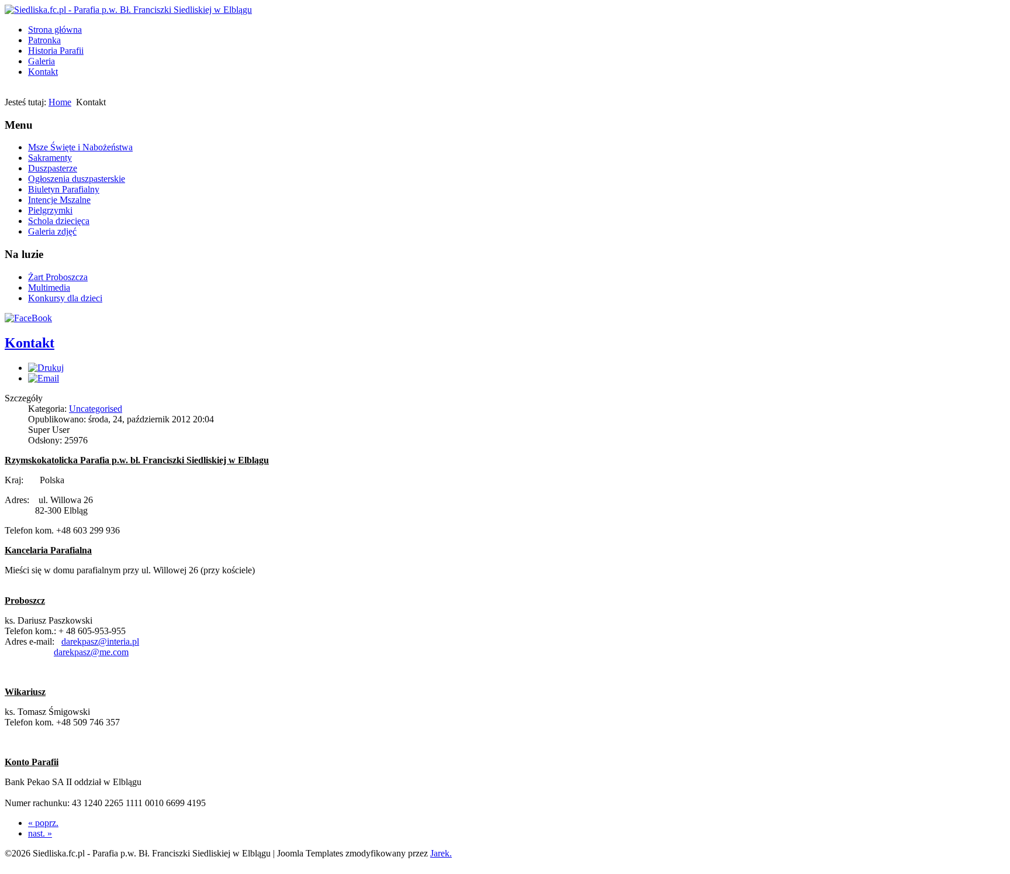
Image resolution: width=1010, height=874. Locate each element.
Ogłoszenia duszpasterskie (76, 179)
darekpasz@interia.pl (100, 641)
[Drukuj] (46, 368)
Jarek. (441, 853)
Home (60, 102)
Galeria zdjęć (52, 231)
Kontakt (43, 72)
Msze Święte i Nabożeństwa (80, 147)
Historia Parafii (56, 51)
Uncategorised (95, 409)
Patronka (44, 40)
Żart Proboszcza (58, 277)
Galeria (41, 61)
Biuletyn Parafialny (63, 189)
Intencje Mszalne (59, 200)
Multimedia (49, 288)
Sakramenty (50, 158)
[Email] (43, 378)
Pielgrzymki (50, 210)
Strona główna (55, 30)
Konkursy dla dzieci (65, 298)
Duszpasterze (52, 168)
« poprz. (43, 823)
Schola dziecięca (58, 221)
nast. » (40, 833)
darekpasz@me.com (91, 652)
